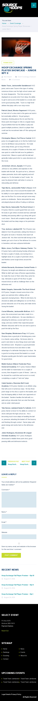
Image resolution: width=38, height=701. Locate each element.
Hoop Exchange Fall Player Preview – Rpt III (18, 576)
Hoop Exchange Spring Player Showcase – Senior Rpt (28, 463)
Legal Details (6, 694)
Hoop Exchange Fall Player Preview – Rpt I (17, 594)
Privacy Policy (16, 694)
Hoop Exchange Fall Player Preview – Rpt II (18, 585)
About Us (24, 655)
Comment (6, 490)
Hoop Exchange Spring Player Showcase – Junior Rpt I (13, 463)
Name (4, 512)
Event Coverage (23, 77)
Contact (5, 659)
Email (4, 522)
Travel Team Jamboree (11, 679)
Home (5, 649)
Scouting (6, 655)
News (22, 649)
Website (4, 532)
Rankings (6, 652)
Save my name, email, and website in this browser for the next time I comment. (19, 548)
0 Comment (16, 80)
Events (23, 652)
